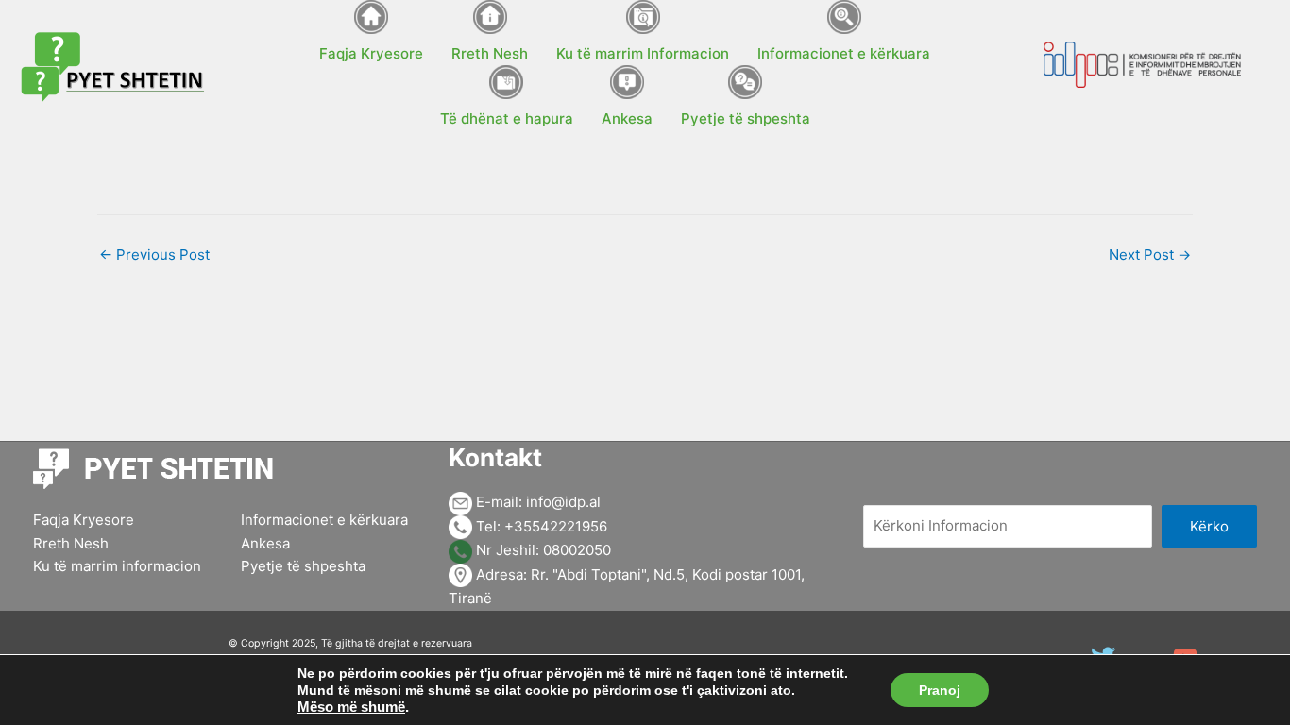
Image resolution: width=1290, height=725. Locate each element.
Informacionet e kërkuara (324, 520)
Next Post (1150, 254)
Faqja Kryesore (83, 520)
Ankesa (265, 543)
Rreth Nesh (71, 543)
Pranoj (939, 690)
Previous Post (154, 254)
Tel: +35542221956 (539, 526)
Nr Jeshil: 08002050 (541, 550)
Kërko (1209, 526)
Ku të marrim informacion (117, 566)
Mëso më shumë (351, 707)
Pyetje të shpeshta (303, 566)
